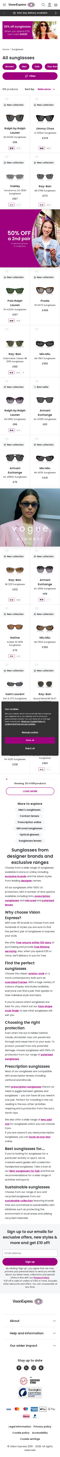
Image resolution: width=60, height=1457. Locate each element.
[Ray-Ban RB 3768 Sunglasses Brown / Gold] (48, 204)
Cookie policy (21, 1433)
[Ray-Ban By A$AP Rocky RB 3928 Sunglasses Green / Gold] (41, 769)
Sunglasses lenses (30, 841)
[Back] (4, 13)
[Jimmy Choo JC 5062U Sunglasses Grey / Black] (42, 148)
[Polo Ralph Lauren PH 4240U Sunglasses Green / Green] (11, 320)
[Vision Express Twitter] (26, 1367)
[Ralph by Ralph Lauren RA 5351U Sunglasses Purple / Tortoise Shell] (18, 430)
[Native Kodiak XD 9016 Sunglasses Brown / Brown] (11, 656)
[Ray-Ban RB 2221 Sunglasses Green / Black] (18, 599)
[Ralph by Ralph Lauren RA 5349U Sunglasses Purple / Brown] (18, 148)
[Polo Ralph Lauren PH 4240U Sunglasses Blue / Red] (18, 320)
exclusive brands (15, 876)
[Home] (21, 4)
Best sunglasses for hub (25, 1171)
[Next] (55, 13)
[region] (30, 729)
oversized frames (16, 982)
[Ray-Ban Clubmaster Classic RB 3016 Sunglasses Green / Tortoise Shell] (18, 372)
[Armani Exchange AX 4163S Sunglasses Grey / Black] (41, 599)
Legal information (20, 1426)
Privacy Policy (41, 1277)
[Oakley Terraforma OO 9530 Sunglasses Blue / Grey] (18, 204)
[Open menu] (4, 5)
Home (5, 49)
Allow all (30, 740)
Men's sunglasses (29, 810)
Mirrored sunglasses (29, 828)
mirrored (30, 900)
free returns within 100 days (33, 942)
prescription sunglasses (26, 1087)
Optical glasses (29, 834)
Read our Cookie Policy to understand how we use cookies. (25, 722)
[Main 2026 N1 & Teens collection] (30, 518)
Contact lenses (29, 816)
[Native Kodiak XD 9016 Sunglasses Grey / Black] (18, 656)
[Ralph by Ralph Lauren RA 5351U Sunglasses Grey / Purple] (11, 430)
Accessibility (40, 1433)
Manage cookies (30, 732)
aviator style (36, 973)
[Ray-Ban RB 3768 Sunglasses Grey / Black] (42, 204)
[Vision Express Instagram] (33, 1367)
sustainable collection (19, 1200)
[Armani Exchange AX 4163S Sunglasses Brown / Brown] (48, 599)
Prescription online (29, 822)
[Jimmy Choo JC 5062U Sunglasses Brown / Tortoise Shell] (48, 148)
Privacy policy (42, 1426)
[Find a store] (49, 5)
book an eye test (39, 1137)
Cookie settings (30, 1439)
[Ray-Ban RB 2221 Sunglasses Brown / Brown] (11, 599)
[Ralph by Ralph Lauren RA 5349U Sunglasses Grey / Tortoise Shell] (11, 148)
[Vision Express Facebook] (18, 1367)
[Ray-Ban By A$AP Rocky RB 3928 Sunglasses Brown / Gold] (48, 769)
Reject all (30, 748)
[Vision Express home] (30, 1301)
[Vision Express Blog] (41, 1367)
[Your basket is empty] (56, 5)
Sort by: (30, 89)
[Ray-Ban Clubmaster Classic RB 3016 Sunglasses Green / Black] (11, 372)
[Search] (43, 5)
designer (27, 880)
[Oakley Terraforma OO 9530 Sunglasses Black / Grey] (11, 204)
